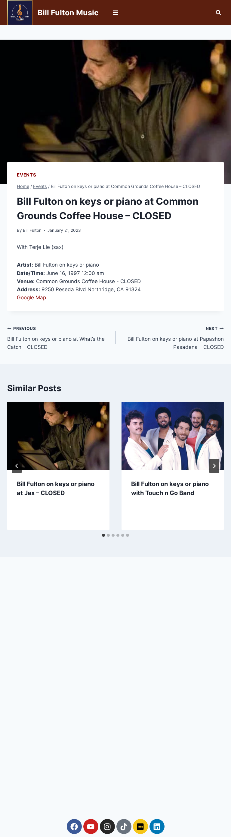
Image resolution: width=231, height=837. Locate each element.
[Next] (214, 466)
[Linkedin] (157, 826)
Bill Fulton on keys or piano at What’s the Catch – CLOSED (56, 338)
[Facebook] (74, 826)
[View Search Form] (218, 12)
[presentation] (58, 436)
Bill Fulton (32, 230)
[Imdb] (140, 826)
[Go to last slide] (17, 466)
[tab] (103, 535)
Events (26, 175)
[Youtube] (90, 826)
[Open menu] (115, 12)
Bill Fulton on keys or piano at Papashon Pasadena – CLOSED (176, 338)
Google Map (31, 298)
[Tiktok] (123, 826)
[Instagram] (107, 826)
